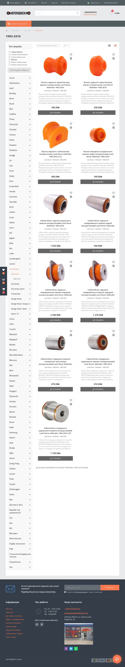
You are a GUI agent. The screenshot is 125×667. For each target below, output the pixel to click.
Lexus (12, 319)
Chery (12, 119)
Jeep (11, 243)
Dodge (12, 155)
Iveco (11, 227)
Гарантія (54, 3)
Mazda (12, 344)
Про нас (44, 3)
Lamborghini (15, 258)
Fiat (11, 165)
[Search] (77, 13)
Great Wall (14, 186)
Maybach (13, 339)
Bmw (11, 98)
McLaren (13, 350)
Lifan (11, 324)
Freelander (16, 294)
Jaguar (12, 238)
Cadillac (12, 114)
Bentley (12, 93)
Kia (10, 248)
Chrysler (13, 129)
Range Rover (16, 299)
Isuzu (11, 217)
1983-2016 (16, 279)
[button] (3, 290)
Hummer (13, 196)
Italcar (12, 222)
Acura (12, 78)
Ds (10, 160)
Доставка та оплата (69, 3)
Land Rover (16, 31)
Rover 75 (15, 314)
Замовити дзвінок (90, 14)
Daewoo (13, 145)
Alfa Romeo (14, 83)
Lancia (12, 264)
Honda (12, 191)
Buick (11, 103)
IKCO (11, 207)
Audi (11, 88)
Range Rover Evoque (20, 304)
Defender (27, 31)
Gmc (11, 181)
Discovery (15, 284)
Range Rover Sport (19, 309)
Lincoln (12, 329)
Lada (11, 253)
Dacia (11, 140)
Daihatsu (13, 150)
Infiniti (12, 212)
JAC (10, 233)
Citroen (12, 134)
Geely (11, 176)
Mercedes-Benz (16, 355)
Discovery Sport (18, 289)
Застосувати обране (19, 70)
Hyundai (13, 202)
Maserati (13, 334)
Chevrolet (13, 124)
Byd (11, 109)
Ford (11, 171)
